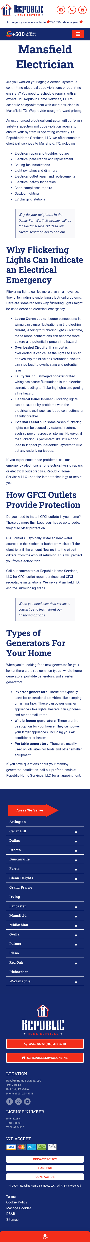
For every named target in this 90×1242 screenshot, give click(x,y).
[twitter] (18, 1101)
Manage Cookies (19, 1208)
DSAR (10, 1214)
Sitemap (12, 1220)
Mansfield (17, 915)
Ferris (14, 868)
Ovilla (14, 934)
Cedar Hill (17, 831)
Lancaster (17, 906)
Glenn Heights (21, 878)
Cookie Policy (16, 1202)
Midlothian (18, 925)
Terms (11, 1197)
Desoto (15, 850)
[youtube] (27, 1101)
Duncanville (19, 859)
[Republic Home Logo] (22, 6)
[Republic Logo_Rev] (43, 1006)
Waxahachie (20, 981)
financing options (32, 615)
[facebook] (9, 1101)
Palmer (15, 943)
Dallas (14, 840)
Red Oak (16, 962)
